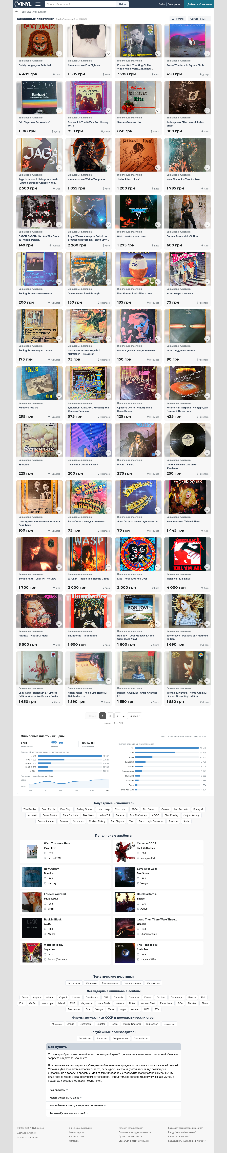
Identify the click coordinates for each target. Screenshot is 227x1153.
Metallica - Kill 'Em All (179, 578)
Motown (119, 1003)
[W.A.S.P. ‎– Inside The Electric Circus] (88, 554)
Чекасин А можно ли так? (83, 464)
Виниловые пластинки (80, 1127)
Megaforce (86, 1003)
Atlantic (50, 997)
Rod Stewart (149, 809)
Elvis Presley (171, 815)
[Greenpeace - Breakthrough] (88, 269)
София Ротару (191, 815)
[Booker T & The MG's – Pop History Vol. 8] (88, 98)
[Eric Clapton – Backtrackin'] (39, 97)
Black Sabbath (70, 815)
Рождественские (132, 982)
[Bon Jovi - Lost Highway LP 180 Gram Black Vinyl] (138, 611)
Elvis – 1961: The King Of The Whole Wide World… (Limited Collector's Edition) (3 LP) (134, 68)
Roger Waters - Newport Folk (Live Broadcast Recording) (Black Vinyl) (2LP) (88, 240)
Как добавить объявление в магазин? (187, 1140)
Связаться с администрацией (134, 1140)
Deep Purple (48, 809)
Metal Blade (103, 1003)
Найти (122, 4)
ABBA (135, 809)
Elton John (120, 809)
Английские (85, 1038)
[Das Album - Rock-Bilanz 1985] (138, 268)
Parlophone (166, 1003)
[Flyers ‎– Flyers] (138, 440)
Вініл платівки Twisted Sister (183, 521)
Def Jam (160, 997)
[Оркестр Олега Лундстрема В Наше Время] (138, 383)
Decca (147, 997)
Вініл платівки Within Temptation (87, 179)
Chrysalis (118, 997)
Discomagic (177, 997)
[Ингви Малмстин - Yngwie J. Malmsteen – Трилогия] (88, 326)
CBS (106, 997)
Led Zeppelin (181, 809)
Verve (111, 1009)
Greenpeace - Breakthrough (84, 293)
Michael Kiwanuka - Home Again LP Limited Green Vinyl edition (187, 694)
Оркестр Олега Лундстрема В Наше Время (134, 409)
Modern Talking (97, 821)
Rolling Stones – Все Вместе (35, 293)
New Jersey (51, 869)
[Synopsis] (39, 440)
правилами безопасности (64, 1080)
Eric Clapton (117, 821)
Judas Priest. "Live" (128, 179)
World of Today (53, 945)
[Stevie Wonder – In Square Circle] (187, 40)
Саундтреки (74, 982)
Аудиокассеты (76, 1136)
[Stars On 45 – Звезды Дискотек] (88, 497)
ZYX (157, 1009)
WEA (146, 1009)
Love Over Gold (147, 869)
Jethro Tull (104, 815)
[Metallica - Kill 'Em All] (187, 554)
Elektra (192, 997)
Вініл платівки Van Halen (131, 236)
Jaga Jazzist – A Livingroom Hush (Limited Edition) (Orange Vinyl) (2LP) (38, 183)
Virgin (123, 1009)
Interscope (47, 1003)
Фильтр (179, 18)
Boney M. (198, 809)
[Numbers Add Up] (39, 383)
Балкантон (169, 1024)
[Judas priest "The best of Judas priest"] (187, 97)
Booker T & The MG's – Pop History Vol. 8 (88, 123)
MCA (72, 1003)
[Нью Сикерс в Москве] (187, 269)
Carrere (76, 997)
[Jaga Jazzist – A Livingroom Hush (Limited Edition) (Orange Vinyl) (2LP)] (39, 155)
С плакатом (153, 982)
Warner (135, 1009)
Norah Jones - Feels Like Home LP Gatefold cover (87, 694)
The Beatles (30, 809)
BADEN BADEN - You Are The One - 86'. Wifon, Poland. (39, 238)
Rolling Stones (84, 809)
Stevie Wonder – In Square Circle (185, 65)
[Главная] (16, 11)
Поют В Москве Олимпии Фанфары (182, 466)
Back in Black (52, 919)
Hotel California (147, 894)
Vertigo (99, 1009)
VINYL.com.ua (37, 1127)
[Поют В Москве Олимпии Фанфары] (187, 440)
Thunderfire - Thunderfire (82, 635)
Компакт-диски (76, 1132)
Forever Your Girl (55, 894)
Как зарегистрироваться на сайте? (185, 1127)
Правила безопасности (130, 1136)
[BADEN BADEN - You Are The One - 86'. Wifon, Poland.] (39, 212)
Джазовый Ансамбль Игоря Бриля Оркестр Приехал (88, 409)
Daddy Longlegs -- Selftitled (35, 65)
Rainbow (173, 821)
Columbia (134, 997)
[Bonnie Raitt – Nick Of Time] (187, 211)
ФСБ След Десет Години (181, 350)
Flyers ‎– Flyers (125, 464)
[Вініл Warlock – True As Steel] (187, 155)
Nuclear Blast (148, 1003)
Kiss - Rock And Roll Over (132, 578)
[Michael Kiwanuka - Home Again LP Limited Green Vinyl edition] (187, 668)
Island (61, 1003)
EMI (203, 997)
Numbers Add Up (28, 407)
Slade (186, 821)
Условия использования (131, 1127)
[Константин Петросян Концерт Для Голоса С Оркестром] (187, 383)
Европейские (141, 1038)
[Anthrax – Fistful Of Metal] (39, 611)
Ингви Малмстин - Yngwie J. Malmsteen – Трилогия (84, 352)
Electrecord (85, 1024)
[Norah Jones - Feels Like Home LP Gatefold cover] (88, 668)
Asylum (37, 997)
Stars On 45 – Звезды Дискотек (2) (137, 521)
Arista (25, 997)
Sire (88, 1009)
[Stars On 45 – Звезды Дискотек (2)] (138, 496)
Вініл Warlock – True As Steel (183, 179)
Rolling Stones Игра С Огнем (35, 350)
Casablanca (92, 997)
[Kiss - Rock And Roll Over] (138, 554)
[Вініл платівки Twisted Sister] (187, 496)
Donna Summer (46, 821)
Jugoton (101, 1024)
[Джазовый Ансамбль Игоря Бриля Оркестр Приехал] (88, 383)
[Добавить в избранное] (59, 53)
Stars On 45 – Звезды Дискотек (86, 521)
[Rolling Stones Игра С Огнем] (39, 326)
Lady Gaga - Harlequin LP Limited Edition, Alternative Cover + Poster (38, 694)
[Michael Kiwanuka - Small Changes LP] (138, 668)
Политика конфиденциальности (135, 1132)
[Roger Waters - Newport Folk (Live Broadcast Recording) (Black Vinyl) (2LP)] (88, 211)
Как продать (57, 1090)
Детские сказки (110, 982)
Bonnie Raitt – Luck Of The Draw (37, 578)
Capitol (63, 997)
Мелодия (57, 1024)
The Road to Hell (147, 945)
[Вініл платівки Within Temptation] (89, 154)
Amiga (70, 1024)
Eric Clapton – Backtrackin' (34, 122)
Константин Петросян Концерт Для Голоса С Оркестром (187, 409)
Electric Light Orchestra (150, 821)
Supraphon (152, 1024)
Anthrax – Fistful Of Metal (33, 635)
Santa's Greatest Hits (129, 122)
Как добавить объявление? (182, 1132)
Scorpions (78, 821)
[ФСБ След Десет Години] (187, 325)
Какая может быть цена (64, 1097)
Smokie (64, 821)
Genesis (120, 815)
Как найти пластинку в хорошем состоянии (76, 1105)
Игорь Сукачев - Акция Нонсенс (136, 350)
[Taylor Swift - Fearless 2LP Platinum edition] (187, 611)
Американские (121, 1038)
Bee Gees (88, 815)
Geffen (32, 1003)
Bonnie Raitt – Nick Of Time (182, 236)
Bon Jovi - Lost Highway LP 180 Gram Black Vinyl (135, 637)
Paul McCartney (138, 815)
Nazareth (32, 815)
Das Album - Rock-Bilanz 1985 (134, 293)
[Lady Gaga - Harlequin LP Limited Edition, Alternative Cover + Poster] (39, 668)
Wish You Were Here (57, 843)
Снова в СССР (146, 843)
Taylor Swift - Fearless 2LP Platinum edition (187, 637)
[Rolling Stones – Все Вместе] (39, 269)
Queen (165, 809)
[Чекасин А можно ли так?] (88, 440)
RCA (180, 1003)
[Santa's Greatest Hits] (138, 97)
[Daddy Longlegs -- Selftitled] (39, 41)
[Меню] (38, 4)
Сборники (91, 982)
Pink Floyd (65, 809)
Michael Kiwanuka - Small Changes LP (137, 694)
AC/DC (155, 815)
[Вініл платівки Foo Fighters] (88, 40)
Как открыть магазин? (179, 1136)
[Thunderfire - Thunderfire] (89, 611)
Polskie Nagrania (132, 1024)
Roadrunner (74, 1009)
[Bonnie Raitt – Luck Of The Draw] (39, 554)
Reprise (192, 1003)
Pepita (114, 1024)
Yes (131, 821)
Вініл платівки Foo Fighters (84, 65)
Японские (102, 1038)
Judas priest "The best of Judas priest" (185, 123)
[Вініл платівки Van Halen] (138, 211)
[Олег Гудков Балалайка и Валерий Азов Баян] (39, 497)
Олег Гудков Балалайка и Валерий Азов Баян (39, 523)
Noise (132, 1003)
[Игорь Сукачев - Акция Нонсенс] (138, 325)
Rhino (205, 1003)
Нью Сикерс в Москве (180, 293)
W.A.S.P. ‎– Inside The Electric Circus (88, 578)
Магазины (74, 1140)
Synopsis (24, 464)
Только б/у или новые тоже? (67, 1113)
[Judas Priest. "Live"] (138, 154)
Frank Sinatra (50, 815)
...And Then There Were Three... (157, 919)
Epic (21, 1003)
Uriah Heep (103, 809)
